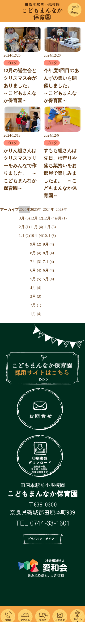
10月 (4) (36, 236)
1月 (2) (24, 236)
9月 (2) (35, 244)
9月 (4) (48, 244)
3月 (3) (35, 296)
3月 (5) (24, 218)
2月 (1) (24, 227)
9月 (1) (61, 218)
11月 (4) (36, 227)
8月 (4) (35, 253)
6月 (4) (35, 270)
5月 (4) (48, 279)
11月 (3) (49, 227)
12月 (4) (49, 218)
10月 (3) (49, 236)
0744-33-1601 (49, 522)
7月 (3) (35, 262)
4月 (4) (35, 288)
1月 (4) (35, 314)
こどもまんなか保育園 (42, 7)
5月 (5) (35, 279)
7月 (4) (48, 262)
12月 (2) (36, 218)
